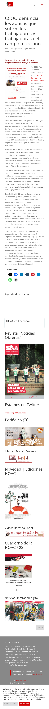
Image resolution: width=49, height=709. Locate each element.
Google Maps (37, 674)
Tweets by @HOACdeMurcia (15, 413)
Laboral (19, 48)
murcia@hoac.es (22, 680)
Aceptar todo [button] (24, 704)
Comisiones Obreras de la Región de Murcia (37, 78)
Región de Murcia (29, 48)
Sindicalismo (10, 51)
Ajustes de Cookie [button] (10, 704)
